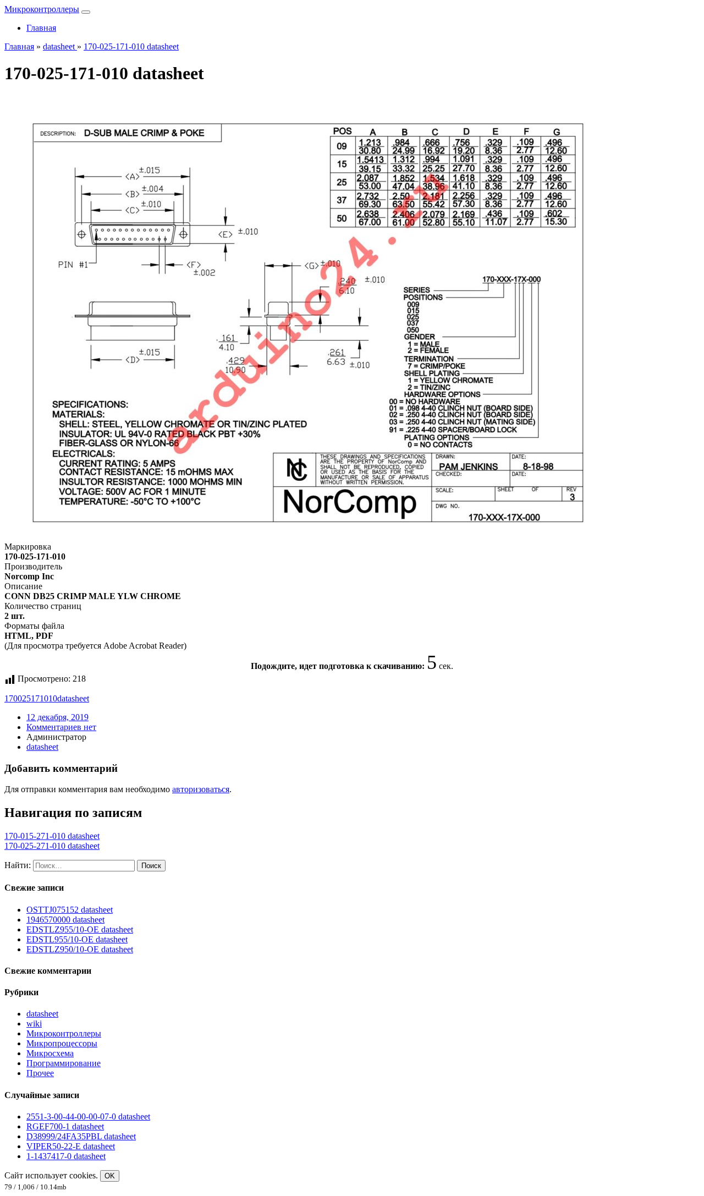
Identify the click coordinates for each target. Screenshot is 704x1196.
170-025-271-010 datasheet (52, 846)
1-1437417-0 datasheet (66, 1156)
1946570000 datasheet (65, 919)
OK (110, 1176)
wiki (34, 1023)
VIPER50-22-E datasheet (70, 1146)
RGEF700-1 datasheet (65, 1126)
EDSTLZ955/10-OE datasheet (79, 929)
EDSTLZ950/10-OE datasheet (79, 949)
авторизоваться (200, 789)
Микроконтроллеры (41, 9)
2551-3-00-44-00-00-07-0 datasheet (88, 1116)
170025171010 (30, 698)
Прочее (40, 1073)
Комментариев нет (61, 727)
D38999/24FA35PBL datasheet (81, 1136)
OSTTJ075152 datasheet (69, 909)
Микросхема (50, 1053)
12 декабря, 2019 (57, 717)
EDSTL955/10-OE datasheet (77, 939)
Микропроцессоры (61, 1043)
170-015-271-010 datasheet (52, 836)
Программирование (63, 1063)
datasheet (73, 698)
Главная (41, 27)
